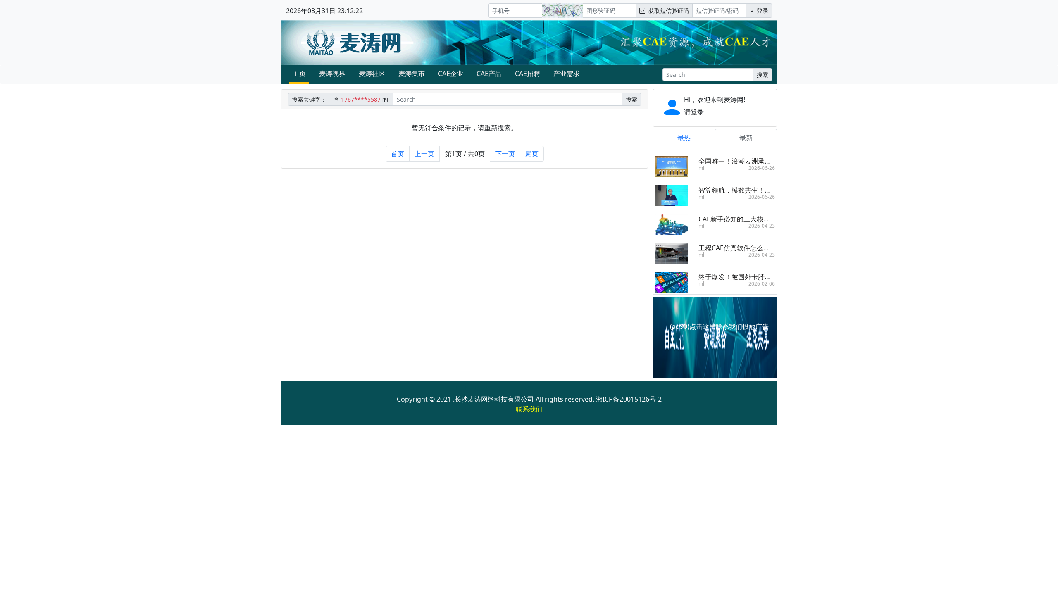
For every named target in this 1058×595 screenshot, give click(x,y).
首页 (397, 153)
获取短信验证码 (667, 10)
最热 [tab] (684, 137)
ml (701, 167)
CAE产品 (489, 73)
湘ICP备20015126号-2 (629, 399)
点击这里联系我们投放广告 (729, 326)
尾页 (532, 153)
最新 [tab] (746, 137)
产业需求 (566, 73)
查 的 (362, 99)
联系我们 (529, 409)
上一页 (424, 153)
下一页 (505, 153)
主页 (299, 73)
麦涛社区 (372, 73)
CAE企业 (450, 73)
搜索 (762, 75)
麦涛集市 (411, 73)
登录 (761, 10)
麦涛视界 (332, 73)
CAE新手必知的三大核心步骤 (740, 219)
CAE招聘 (527, 73)
